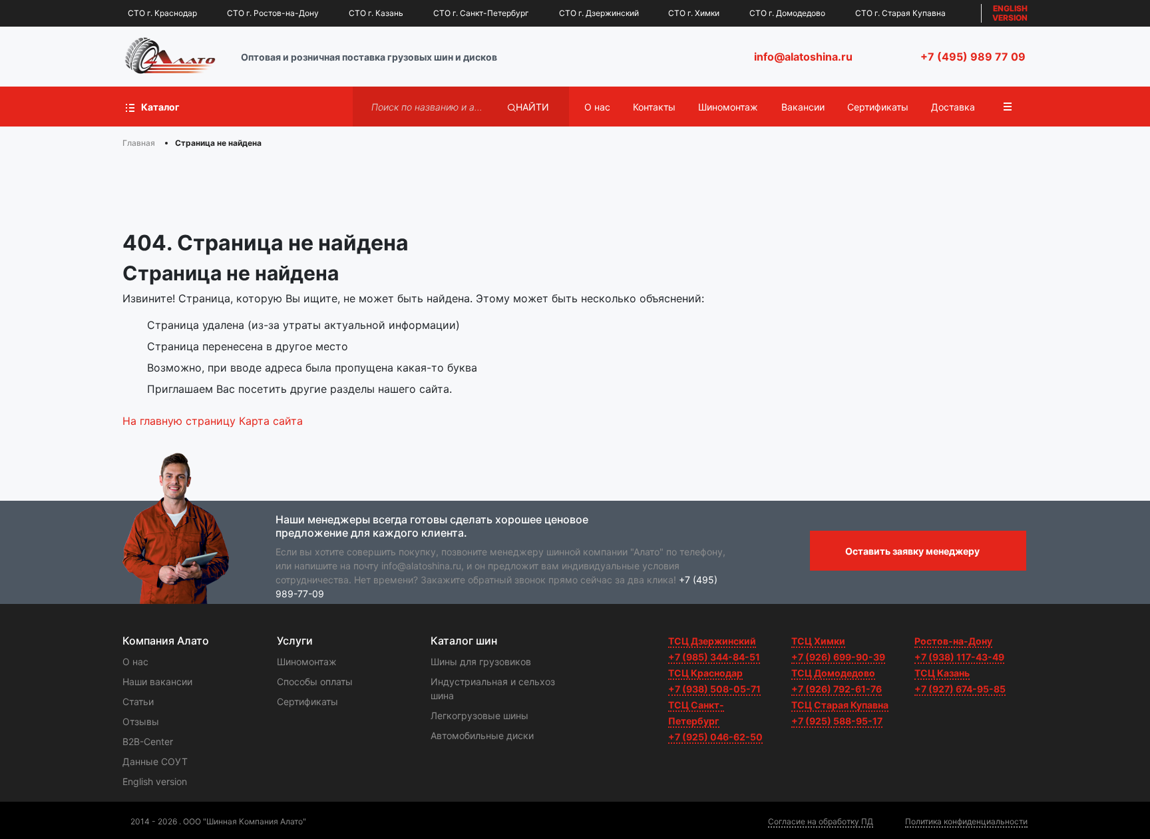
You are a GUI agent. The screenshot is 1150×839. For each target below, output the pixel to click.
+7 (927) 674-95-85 (960, 689)
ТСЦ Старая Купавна (839, 704)
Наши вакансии (157, 681)
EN (1010, 13)
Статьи (138, 701)
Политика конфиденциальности (966, 821)
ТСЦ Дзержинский (712, 641)
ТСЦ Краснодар (705, 673)
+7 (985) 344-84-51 (714, 657)
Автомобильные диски (482, 735)
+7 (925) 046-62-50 (715, 736)
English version (154, 781)
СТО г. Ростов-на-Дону (273, 13)
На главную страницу (179, 420)
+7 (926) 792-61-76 (836, 689)
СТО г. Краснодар (162, 13)
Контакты (654, 107)
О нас (597, 107)
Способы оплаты (315, 681)
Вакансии (803, 107)
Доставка (953, 107)
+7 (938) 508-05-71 (714, 689)
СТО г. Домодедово (787, 13)
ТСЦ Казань (942, 673)
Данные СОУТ (155, 761)
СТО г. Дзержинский (599, 13)
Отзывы (140, 721)
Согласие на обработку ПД (820, 821)
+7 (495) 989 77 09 (973, 56)
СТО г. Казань (376, 13)
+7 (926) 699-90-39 (838, 657)
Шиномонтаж (728, 107)
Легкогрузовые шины (479, 715)
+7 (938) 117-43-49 (959, 657)
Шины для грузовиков (481, 661)
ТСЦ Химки (818, 641)
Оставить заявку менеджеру (912, 551)
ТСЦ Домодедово (833, 673)
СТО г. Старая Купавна (900, 13)
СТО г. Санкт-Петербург (481, 13)
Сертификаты (877, 107)
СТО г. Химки (693, 13)
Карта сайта (271, 420)
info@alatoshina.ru (803, 56)
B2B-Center (147, 741)
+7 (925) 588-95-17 (836, 720)
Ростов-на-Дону (953, 641)
